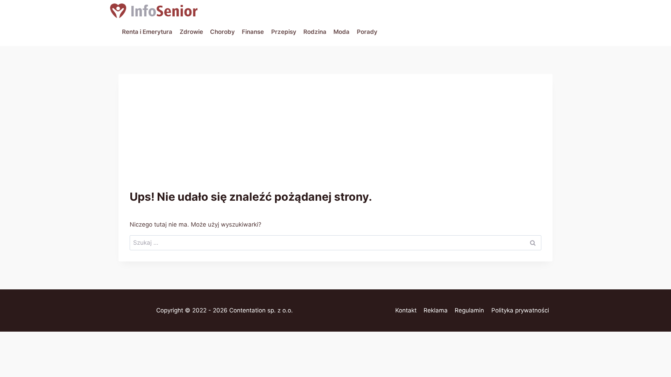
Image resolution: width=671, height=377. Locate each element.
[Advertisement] (335, 137)
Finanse (253, 31)
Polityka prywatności (520, 310)
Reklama (436, 310)
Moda (341, 31)
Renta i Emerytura (147, 31)
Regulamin (469, 310)
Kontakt (406, 310)
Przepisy (283, 31)
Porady (367, 31)
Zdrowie (191, 31)
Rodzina (314, 31)
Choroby (222, 31)
